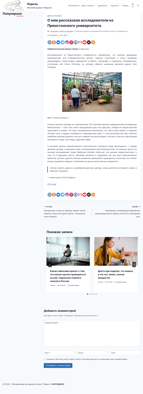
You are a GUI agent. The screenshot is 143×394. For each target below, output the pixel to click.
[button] (138, 5)
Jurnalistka (53, 35)
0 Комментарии (73, 285)
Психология (73, 5)
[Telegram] (63, 42)
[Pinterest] (71, 42)
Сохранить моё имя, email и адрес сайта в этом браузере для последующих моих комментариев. (87, 359)
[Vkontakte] (58, 42)
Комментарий (52, 323)
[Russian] (133, 5)
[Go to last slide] (50, 264)
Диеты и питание (54, 16)
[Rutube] (89, 42)
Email (81, 353)
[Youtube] (84, 42)
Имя (47, 353)
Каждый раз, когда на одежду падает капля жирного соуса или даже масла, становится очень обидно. (64, 212)
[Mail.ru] (50, 42)
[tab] (87, 294)
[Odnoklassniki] (54, 42)
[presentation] (68, 251)
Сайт (113, 353)
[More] (93, 42)
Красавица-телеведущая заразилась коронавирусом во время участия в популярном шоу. (117, 212)
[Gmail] (80, 42)
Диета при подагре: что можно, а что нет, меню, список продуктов (115, 274)
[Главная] (48, 31)
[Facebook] (76, 42)
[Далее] (134, 264)
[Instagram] (67, 42)
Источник (51, 184)
